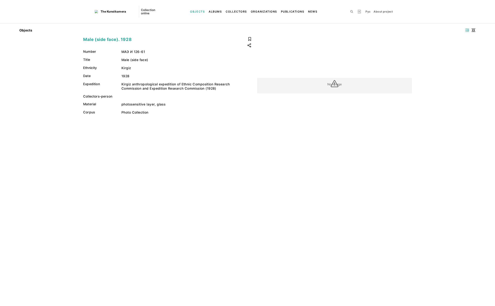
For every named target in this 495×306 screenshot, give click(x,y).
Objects (197, 11)
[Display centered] (473, 30)
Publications (292, 11)
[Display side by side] (467, 30)
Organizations (264, 11)
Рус (367, 11)
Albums (215, 11)
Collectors (236, 11)
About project (383, 11)
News (312, 11)
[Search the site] (351, 11)
